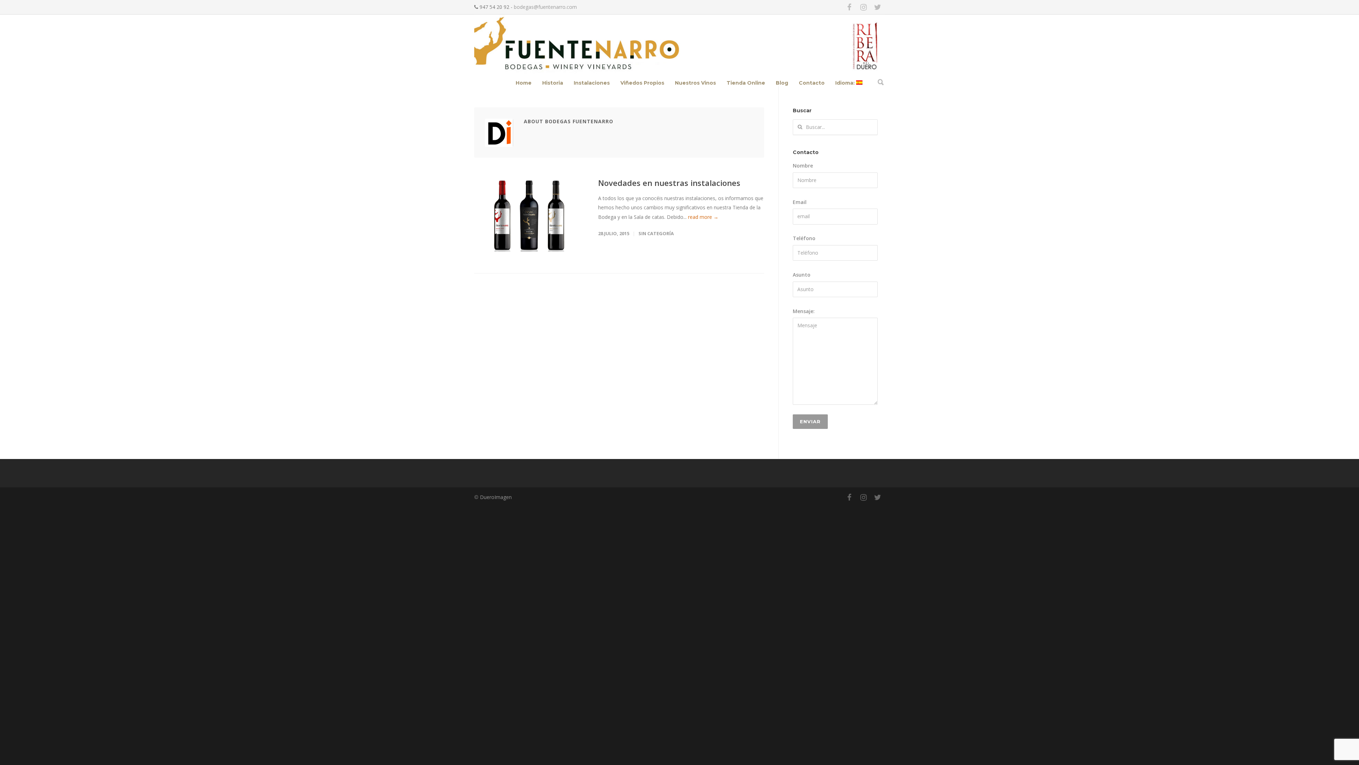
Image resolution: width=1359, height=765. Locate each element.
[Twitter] (878, 7)
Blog (782, 83)
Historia (552, 83)
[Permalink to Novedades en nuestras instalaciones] (529, 215)
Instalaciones (592, 83)
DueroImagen (496, 497)
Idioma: (845, 83)
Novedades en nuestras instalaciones (669, 182)
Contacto (812, 83)
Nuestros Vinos (695, 83)
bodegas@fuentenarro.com (545, 7)
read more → (703, 217)
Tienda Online (746, 83)
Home (524, 83)
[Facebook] (849, 7)
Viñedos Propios (642, 83)
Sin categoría (656, 233)
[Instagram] (863, 7)
